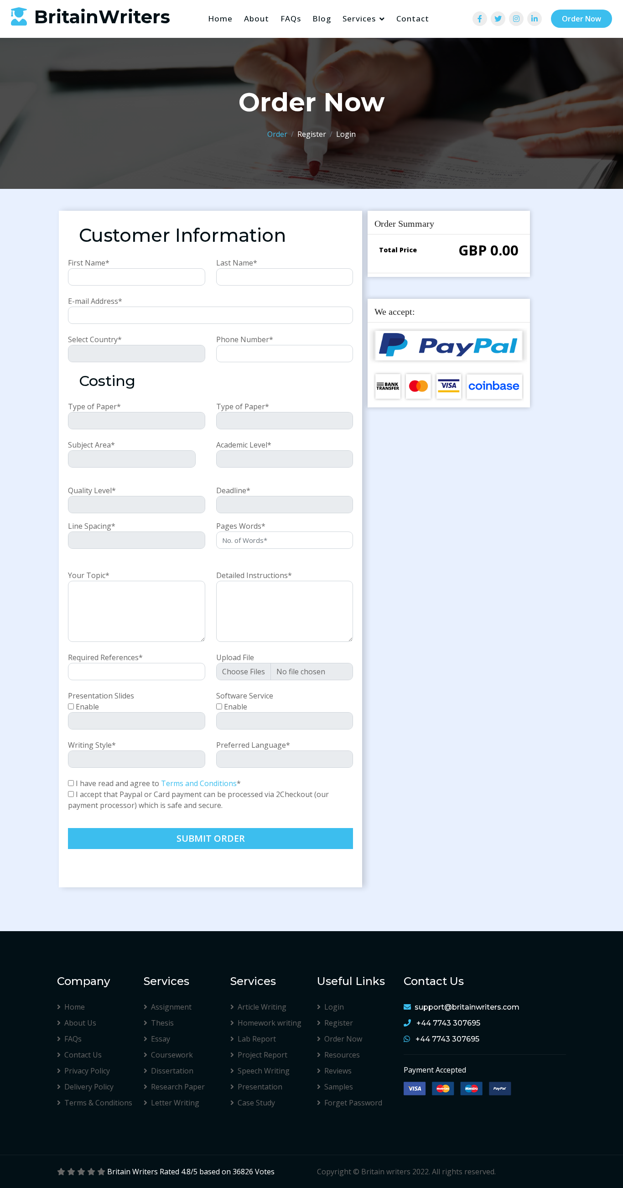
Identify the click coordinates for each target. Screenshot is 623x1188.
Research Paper (178, 1087)
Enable (87, 707)
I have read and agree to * (158, 783)
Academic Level (243, 445)
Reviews (338, 1071)
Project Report (262, 1055)
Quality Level (92, 490)
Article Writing (262, 1007)
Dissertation (172, 1071)
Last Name (236, 263)
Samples (338, 1087)
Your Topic (88, 575)
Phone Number (244, 339)
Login (346, 134)
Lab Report (257, 1039)
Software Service (244, 696)
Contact (412, 18)
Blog (321, 18)
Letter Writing (175, 1103)
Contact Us (83, 1055)
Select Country (95, 339)
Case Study (256, 1103)
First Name (88, 263)
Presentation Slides (101, 696)
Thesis (162, 1023)
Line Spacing (91, 526)
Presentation (260, 1087)
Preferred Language (253, 745)
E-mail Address (95, 301)
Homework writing (269, 1023)
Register (311, 134)
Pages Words (240, 526)
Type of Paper (94, 406)
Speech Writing (264, 1071)
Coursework (172, 1055)
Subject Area (91, 445)
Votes (265, 1172)
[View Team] (479, 19)
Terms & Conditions (98, 1103)
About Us (80, 1023)
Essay (160, 1039)
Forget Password (353, 1103)
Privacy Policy (87, 1071)
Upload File (235, 657)
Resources (342, 1055)
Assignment (171, 1007)
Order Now (581, 19)
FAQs (290, 18)
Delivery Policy (89, 1087)
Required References (105, 657)
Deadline (233, 490)
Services (359, 18)
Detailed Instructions (254, 575)
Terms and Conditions (199, 783)
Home (220, 18)
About (256, 18)
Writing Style (92, 745)
